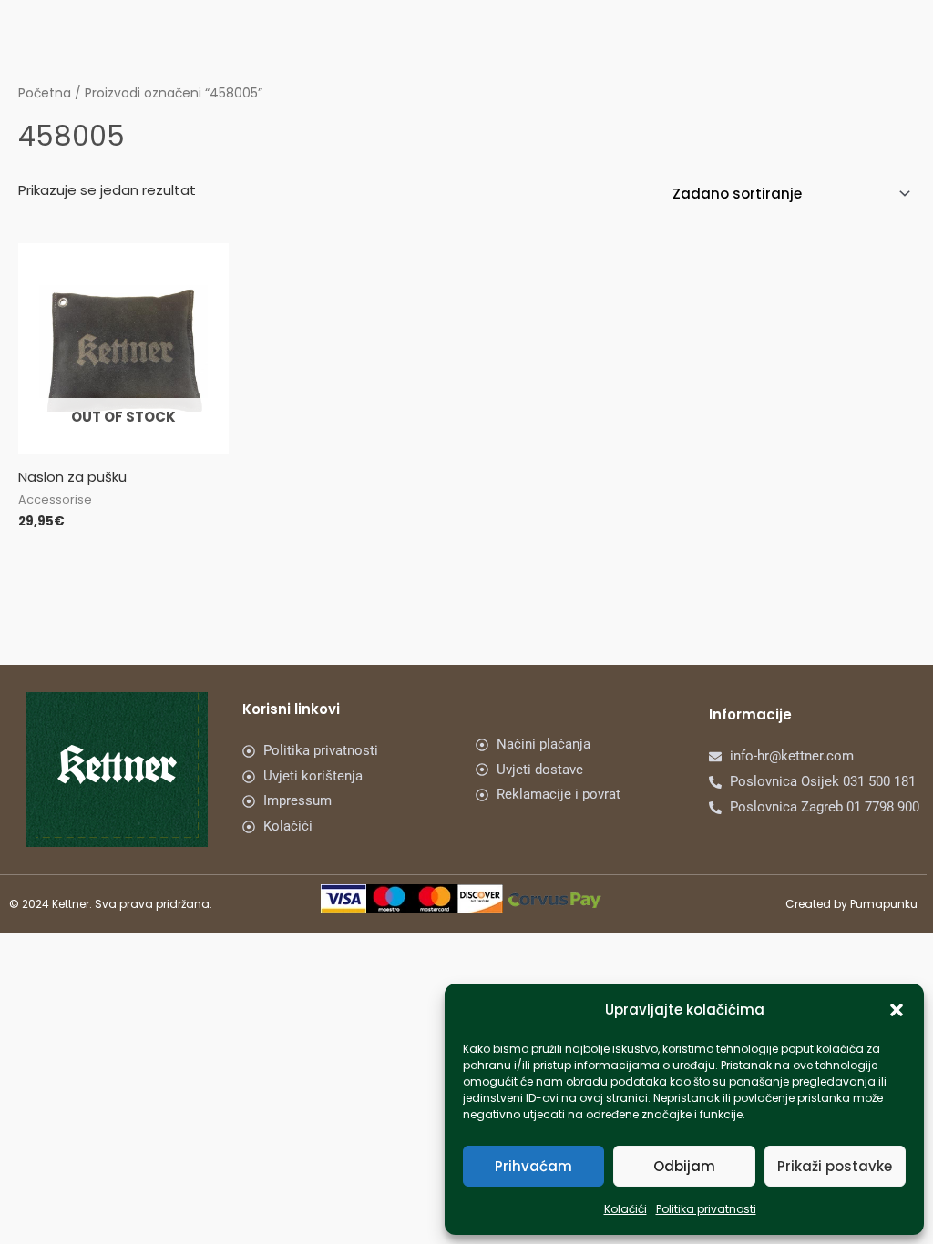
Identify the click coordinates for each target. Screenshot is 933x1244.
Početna (44, 93)
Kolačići (625, 1209)
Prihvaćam (533, 1166)
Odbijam (684, 1166)
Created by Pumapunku (851, 904)
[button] (896, 1010)
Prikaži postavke (834, 1166)
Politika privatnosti (706, 1209)
